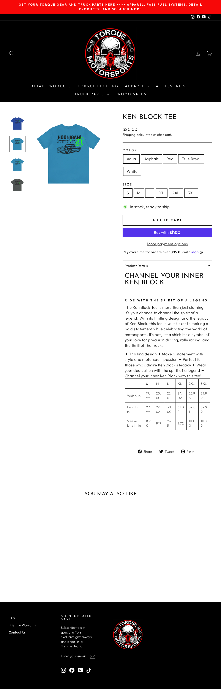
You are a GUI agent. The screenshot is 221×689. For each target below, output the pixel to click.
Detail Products (50, 86)
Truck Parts (90, 94)
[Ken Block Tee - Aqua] (21, 571)
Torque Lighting (98, 86)
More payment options (167, 243)
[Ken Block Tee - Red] (32, 571)
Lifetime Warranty (22, 625)
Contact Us (17, 632)
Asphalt (151, 158)
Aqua (131, 158)
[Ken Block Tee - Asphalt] (26, 571)
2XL (175, 192)
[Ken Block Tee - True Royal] (38, 571)
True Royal (191, 158)
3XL (191, 192)
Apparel (135, 86)
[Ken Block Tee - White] (44, 571)
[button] (167, 265)
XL (161, 192)
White (132, 171)
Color (130, 150)
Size (127, 184)
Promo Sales (131, 94)
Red (170, 158)
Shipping (129, 135)
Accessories (171, 86)
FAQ (12, 618)
